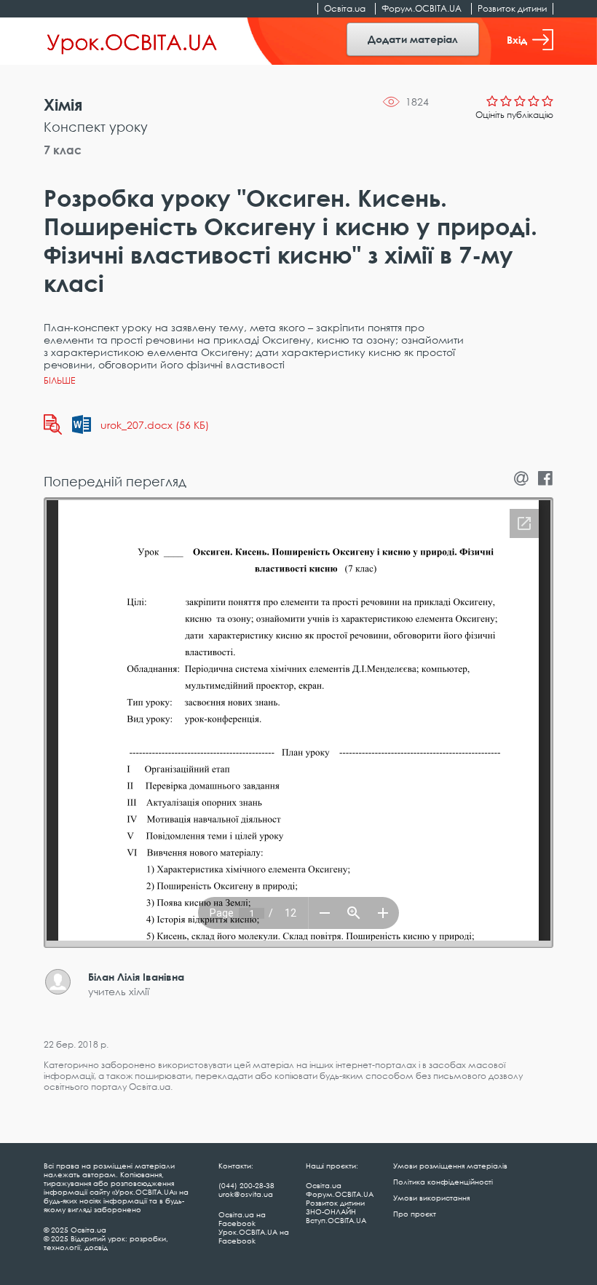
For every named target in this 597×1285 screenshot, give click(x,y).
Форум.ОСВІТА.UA (421, 8)
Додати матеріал (413, 39)
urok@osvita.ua (245, 1194)
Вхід (517, 39)
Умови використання (431, 1197)
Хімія (63, 104)
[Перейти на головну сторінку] (132, 41)
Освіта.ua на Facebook (242, 1218)
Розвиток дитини (512, 8)
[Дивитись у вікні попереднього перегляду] (53, 424)
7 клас (63, 150)
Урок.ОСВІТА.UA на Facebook (253, 1236)
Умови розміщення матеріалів (450, 1165)
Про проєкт (414, 1213)
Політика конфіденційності (443, 1181)
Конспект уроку (96, 127)
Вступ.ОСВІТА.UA (336, 1220)
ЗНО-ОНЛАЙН (331, 1211)
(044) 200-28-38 (246, 1185)
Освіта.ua (344, 8)
